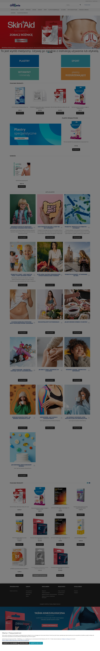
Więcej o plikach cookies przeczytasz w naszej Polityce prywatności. (15, 640)
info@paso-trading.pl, (65, 639)
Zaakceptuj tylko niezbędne (10, 643)
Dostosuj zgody (24, 643)
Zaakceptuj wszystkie (36, 643)
